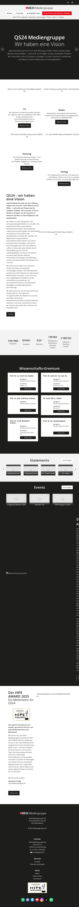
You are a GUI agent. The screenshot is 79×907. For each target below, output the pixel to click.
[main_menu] (72, 2)
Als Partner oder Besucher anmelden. (57, 13)
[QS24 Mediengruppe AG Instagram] (42, 900)
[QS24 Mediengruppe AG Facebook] (28, 900)
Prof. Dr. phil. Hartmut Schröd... (23, 398)
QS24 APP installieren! (20, 17)
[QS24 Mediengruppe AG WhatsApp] (51, 900)
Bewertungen (41, 17)
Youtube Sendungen (37, 864)
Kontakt (20, 13)
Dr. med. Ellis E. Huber (52, 398)
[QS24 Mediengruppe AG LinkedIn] (32, 900)
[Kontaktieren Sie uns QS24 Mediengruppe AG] (23, 900)
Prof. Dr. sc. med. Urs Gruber (22, 376)
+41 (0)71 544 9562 (38, 850)
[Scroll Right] (76, 471)
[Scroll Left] (3, 471)
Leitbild (10, 314)
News (10, 13)
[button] (2, 49)
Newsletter (32, 17)
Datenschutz (37, 876)
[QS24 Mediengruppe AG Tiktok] (46, 900)
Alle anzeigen (67, 460)
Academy (61, 17)
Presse (49, 17)
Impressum (37, 879)
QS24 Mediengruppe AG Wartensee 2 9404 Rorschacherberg (37, 844)
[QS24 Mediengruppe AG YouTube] (37, 900)
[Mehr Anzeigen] (13, 470)
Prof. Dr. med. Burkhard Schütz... (19, 422)
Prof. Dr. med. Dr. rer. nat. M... (55, 376)
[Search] (68, 2)
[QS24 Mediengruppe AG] (39, 8)
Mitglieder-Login (34, 13)
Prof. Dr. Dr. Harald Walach (54, 421)
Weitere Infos (24, 125)
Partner (54, 17)
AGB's (37, 873)
